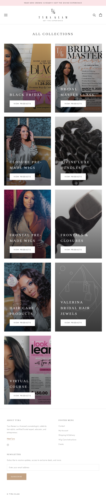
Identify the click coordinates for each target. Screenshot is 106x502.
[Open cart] (100, 15)
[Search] (94, 14)
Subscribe (16, 476)
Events (61, 444)
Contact (62, 426)
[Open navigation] (5, 15)
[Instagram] (8, 444)
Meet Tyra (11, 438)
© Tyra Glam (13, 494)
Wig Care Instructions (67, 439)
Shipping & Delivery (67, 435)
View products (22, 103)
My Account (63, 430)
